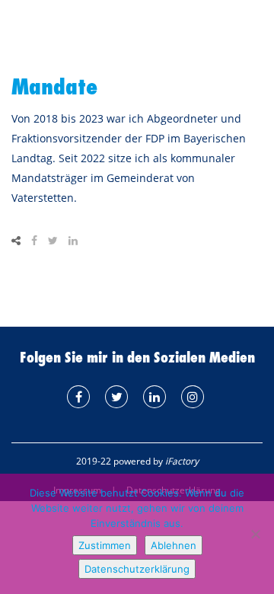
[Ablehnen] (255, 533)
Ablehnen (173, 545)
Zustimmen (104, 545)
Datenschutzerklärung (137, 569)
